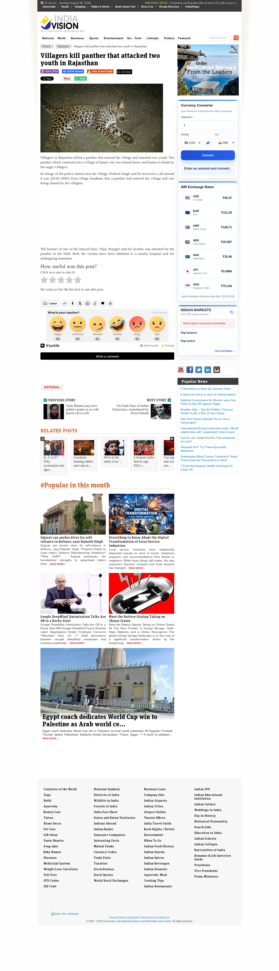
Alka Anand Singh (102, 71)
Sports (93, 38)
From (185, 134)
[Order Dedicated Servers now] (208, 94)
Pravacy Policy (117, 917)
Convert (208, 155)
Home (46, 46)
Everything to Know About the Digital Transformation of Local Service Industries (139, 541)
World (61, 38)
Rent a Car (147, 6)
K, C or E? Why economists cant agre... (54, 463)
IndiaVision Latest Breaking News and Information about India (137, 921)
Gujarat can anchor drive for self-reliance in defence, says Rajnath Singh (71, 539)
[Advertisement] (167, 23)
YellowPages (192, 6)
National (48, 38)
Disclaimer (133, 917)
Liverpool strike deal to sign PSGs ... (144, 461)
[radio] (44, 281)
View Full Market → (225, 351)
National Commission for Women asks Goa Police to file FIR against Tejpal (208, 401)
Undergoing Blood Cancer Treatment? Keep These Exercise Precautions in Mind (209, 458)
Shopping (80, 6)
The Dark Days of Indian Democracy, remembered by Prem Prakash (130, 409)
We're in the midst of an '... (113, 459)
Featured (184, 38)
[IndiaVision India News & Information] (62, 23)
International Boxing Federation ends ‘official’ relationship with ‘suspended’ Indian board (209, 430)
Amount (187, 117)
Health (65, 6)
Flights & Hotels (100, 6)
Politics (169, 38)
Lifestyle (153, 38)
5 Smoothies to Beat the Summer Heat (205, 388)
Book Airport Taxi (125, 6)
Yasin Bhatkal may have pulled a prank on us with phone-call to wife (82, 409)
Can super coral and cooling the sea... (174, 461)
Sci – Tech (134, 38)
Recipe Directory (169, 6)
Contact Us (163, 917)
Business (77, 38)
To (216, 134)
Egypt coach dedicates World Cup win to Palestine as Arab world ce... (99, 720)
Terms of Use (148, 917)
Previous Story (62, 400)
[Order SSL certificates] (65, 913)
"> (88, 79)
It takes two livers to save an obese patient (208, 394)
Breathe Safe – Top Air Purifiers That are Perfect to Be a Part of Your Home (207, 411)
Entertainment (113, 38)
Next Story (156, 400)
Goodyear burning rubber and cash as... (83, 461)
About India (49, 6)
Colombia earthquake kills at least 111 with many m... (204, 2)
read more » (58, 564)
